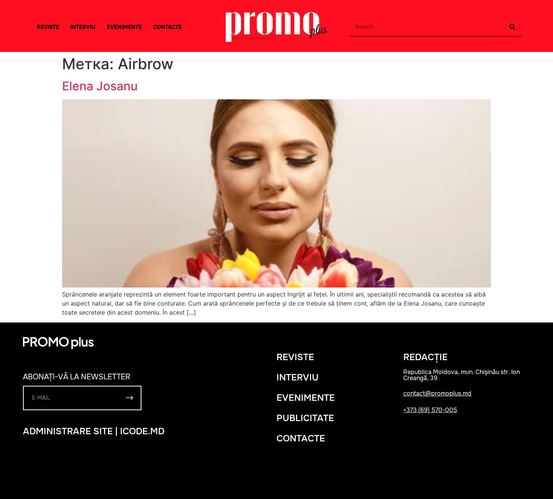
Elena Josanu (100, 86)
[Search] (512, 27)
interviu (83, 27)
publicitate (305, 418)
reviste (295, 357)
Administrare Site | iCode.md (93, 431)
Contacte (167, 27)
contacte (300, 438)
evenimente (305, 397)
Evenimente (124, 27)
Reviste (48, 27)
